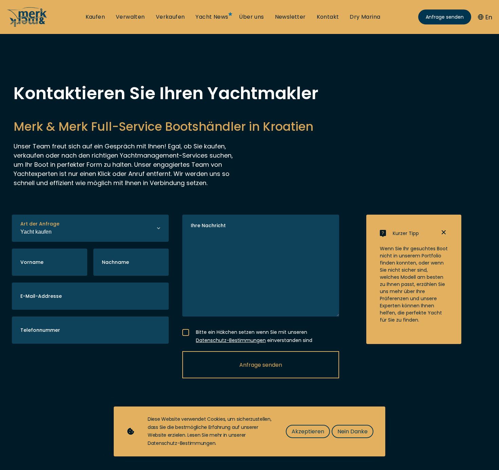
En (488, 17)
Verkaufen (170, 17)
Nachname (115, 262)
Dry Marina (365, 17)
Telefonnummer (40, 330)
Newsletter (290, 17)
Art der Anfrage (39, 223)
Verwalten (130, 17)
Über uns (251, 17)
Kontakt (328, 17)
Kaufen (95, 17)
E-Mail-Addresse (41, 296)
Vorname (31, 262)
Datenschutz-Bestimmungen (231, 340)
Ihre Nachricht (208, 225)
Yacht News (212, 17)
